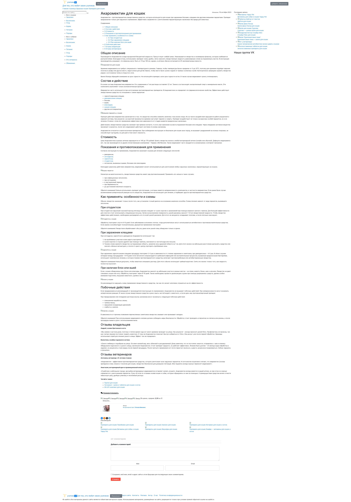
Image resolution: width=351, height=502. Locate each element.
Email (193, 464)
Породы (69, 33)
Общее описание (111, 27)
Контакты (135, 495)
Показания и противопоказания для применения (122, 33)
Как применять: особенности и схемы (118, 36)
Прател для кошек (111, 383)
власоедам (108, 105)
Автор (150, 495)
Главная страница (69, 8)
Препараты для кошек (97, 8)
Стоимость (109, 31)
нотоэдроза (108, 156)
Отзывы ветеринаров (112, 49)
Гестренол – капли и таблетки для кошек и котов (122, 385)
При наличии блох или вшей (120, 42)
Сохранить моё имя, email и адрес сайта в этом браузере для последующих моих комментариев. (148, 474)
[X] (107, 418)
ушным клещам (110, 107)
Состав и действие (112, 29)
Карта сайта (126, 495)
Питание (69, 30)
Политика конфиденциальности (170, 495)
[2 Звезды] (112, 398)
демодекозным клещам (112, 98)
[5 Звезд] (136, 398)
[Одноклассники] (104, 418)
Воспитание (70, 21)
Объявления (101, 4)
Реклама (143, 495)
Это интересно (71, 60)
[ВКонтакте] (102, 418)
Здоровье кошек (82, 8)
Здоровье (69, 17)
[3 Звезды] (120, 398)
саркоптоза (108, 159)
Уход (68, 23)
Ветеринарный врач (134, 407)
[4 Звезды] (129, 398)
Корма (68, 26)
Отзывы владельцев (112, 46)
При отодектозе (115, 38)
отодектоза (108, 161)
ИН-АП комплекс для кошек (114, 387)
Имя (137, 464)
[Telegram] (109, 418)
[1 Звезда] (104, 398)
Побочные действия (112, 44)
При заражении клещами (118, 40)
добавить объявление (279, 4)
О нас (156, 495)
